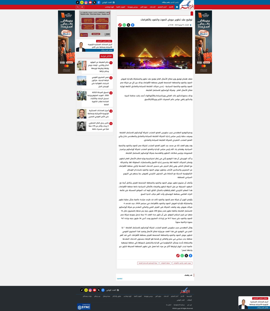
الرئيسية (189, 296)
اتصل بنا (168, 304)
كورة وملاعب (109, 7)
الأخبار (171, 7)
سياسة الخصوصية (179, 304)
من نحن (189, 304)
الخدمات (152, 7)
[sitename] (185, 290)
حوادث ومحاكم (87, 296)
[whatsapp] (120, 25)
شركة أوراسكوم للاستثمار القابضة (148, 263)
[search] (78, 7)
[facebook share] (132, 25)
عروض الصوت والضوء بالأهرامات (182, 263)
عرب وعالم (97, 296)
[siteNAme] (187, 4)
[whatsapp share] (124, 25)
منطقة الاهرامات (165, 263)
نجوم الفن (143, 7)
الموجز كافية (120, 7)
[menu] (82, 7)
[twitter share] (128, 25)
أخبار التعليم (162, 7)
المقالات (189, 300)
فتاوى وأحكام (117, 296)
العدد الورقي (106, 2)
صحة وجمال (106, 296)
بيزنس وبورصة (133, 7)
